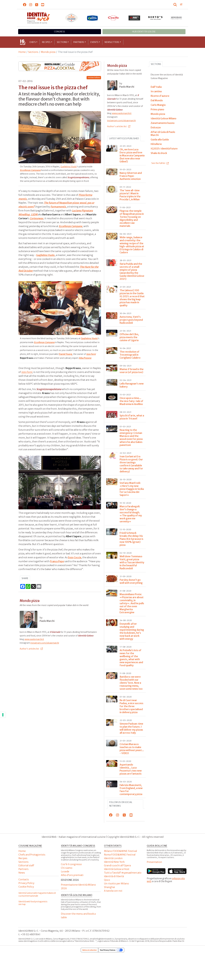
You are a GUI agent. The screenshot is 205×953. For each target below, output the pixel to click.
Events (94, 42)
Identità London (113, 858)
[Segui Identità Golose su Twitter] (37, 4)
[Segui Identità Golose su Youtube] (43, 4)
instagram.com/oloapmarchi (44, 643)
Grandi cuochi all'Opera (117, 865)
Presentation (154, 861)
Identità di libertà (114, 876)
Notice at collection (89, 950)
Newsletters (112, 42)
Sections (62, 42)
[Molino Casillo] (113, 17)
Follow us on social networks (120, 804)
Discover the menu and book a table (78, 915)
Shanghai (109, 887)
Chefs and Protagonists (31, 854)
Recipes (46, 42)
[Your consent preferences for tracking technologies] (3, 715)
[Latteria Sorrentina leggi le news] (92, 17)
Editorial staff (26, 865)
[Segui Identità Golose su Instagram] (31, 4)
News (21, 872)
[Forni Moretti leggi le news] (134, 17)
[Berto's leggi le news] (155, 17)
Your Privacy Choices (107, 950)
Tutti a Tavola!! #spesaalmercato (122, 872)
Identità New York (114, 861)
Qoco (107, 879)
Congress (59, 31)
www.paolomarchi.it (34, 639)
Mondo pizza (48, 51)
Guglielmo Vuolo (68, 166)
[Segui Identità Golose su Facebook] (25, 4)
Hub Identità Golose (144, 31)
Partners (78, 42)
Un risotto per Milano (116, 883)
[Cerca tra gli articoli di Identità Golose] (175, 4)
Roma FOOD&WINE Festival (120, 854)
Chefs (32, 42)
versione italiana (94, 78)
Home (22, 51)
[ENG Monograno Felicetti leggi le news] (176, 17)
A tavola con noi (113, 890)
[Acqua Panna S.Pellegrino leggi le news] (71, 17)
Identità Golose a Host (116, 869)
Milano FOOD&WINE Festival (120, 850)
